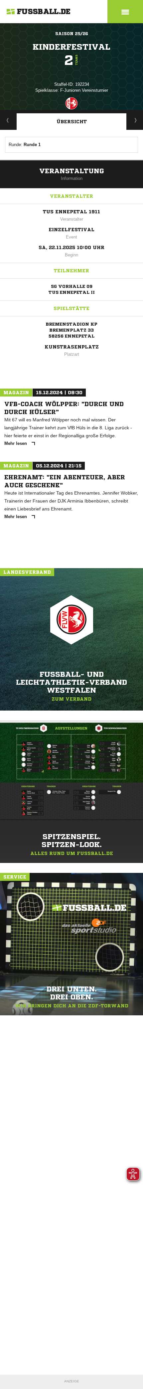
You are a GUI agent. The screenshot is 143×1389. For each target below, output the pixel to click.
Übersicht (72, 121)
